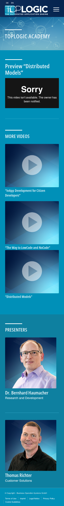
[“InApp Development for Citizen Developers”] (32, 165)
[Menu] (52, 9)
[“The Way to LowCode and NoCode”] (32, 222)
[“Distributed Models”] (32, 271)
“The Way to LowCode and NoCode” (27, 247)
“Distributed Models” (18, 296)
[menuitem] (10, 498)
